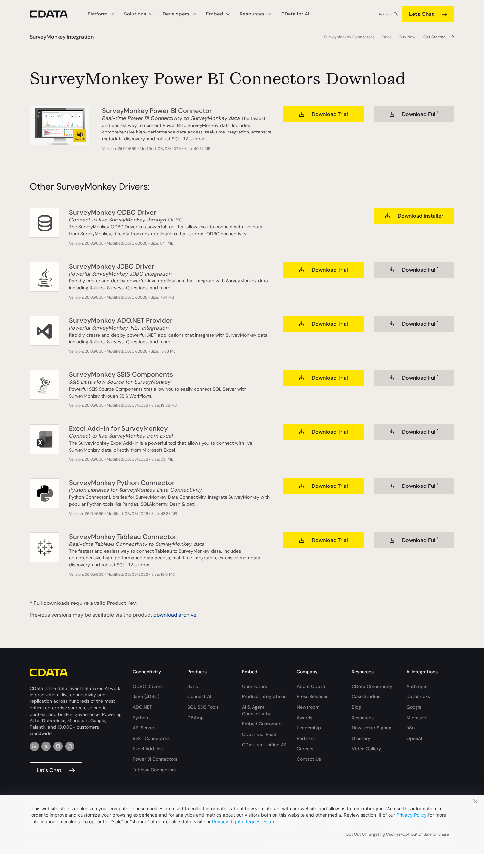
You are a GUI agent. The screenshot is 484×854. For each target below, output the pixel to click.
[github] (58, 746)
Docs (386, 37)
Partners (306, 738)
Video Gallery (366, 748)
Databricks (418, 696)
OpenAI (414, 738)
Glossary (361, 738)
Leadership (309, 728)
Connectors (254, 686)
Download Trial (330, 114)
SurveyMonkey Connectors (349, 37)
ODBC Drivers (148, 686)
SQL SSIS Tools (203, 707)
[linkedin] (34, 746)
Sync (192, 686)
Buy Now (407, 37)
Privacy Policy (411, 815)
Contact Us (309, 759)
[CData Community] (69, 746)
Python (140, 718)
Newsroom (308, 707)
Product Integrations (264, 696)
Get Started (434, 37)
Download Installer (420, 215)
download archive (174, 614)
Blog (356, 707)
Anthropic (417, 686)
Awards (304, 718)
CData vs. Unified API (264, 745)
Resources (363, 718)
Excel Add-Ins (148, 748)
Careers (305, 748)
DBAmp (195, 718)
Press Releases (312, 696)
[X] (46, 746)
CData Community (372, 686)
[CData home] (54, 14)
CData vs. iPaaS (259, 734)
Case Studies (366, 696)
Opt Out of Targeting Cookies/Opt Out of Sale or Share (397, 834)
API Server (143, 728)
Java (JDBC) (146, 696)
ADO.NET (142, 707)
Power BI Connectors (155, 759)
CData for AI (295, 14)
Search (384, 14)
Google (413, 707)
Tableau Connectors (154, 770)
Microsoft (416, 718)
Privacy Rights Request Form (243, 821)
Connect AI (199, 696)
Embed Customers (262, 724)
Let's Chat (421, 14)
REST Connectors (151, 738)
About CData (311, 686)
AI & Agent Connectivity (256, 710)
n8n (410, 728)
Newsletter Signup (371, 728)
